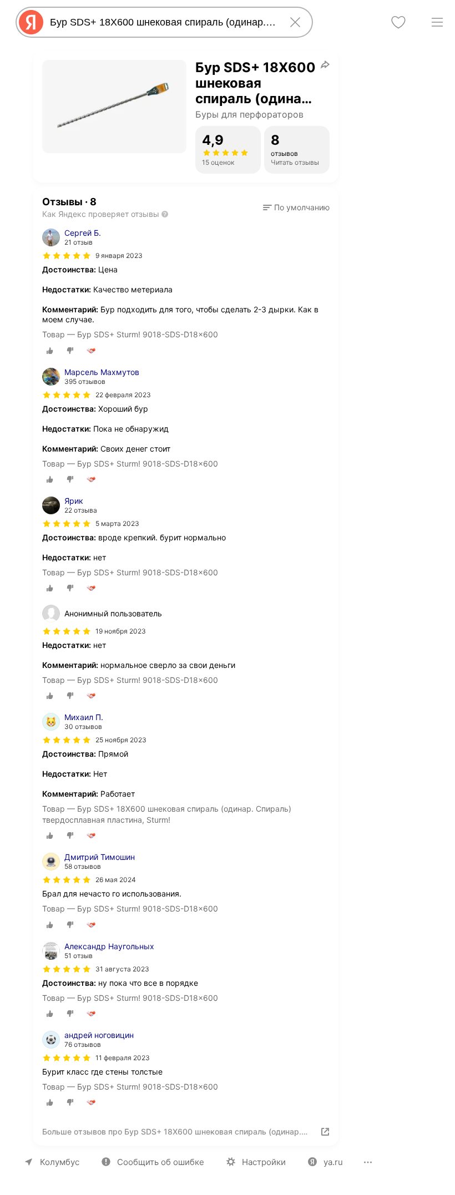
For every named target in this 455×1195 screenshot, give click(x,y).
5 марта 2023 (117, 523)
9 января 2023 (119, 255)
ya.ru (333, 1162)
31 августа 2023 (122, 969)
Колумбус (59, 1162)
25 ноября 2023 (120, 740)
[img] (66, 255)
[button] (296, 207)
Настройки (264, 1162)
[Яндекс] (31, 22)
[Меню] (437, 22)
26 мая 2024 (115, 879)
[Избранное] (398, 22)
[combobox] (162, 22)
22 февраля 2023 (123, 395)
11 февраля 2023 (122, 1058)
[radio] (50, 350)
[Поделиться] (325, 64)
